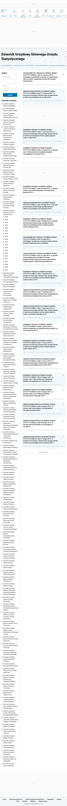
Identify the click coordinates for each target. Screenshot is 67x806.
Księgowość (4, 16)
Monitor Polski (29, 65)
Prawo (30, 16)
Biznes (16, 16)
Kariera (59, 799)
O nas (4, 799)
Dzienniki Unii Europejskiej (57, 65)
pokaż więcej (43, 452)
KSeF (64, 16)
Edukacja (58, 16)
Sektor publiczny (23, 15)
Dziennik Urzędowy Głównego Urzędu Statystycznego (36, 48)
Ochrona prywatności (15, 799)
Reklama (33, 801)
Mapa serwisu (43, 801)
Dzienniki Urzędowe (15, 48)
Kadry (10, 16)
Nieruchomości (51, 16)
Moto (43, 16)
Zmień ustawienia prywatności (34, 799)
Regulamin (50, 799)
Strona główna (5, 48)
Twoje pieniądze (37, 15)
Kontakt (24, 801)
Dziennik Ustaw (18, 65)
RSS (18, 801)
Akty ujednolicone (6, 65)
